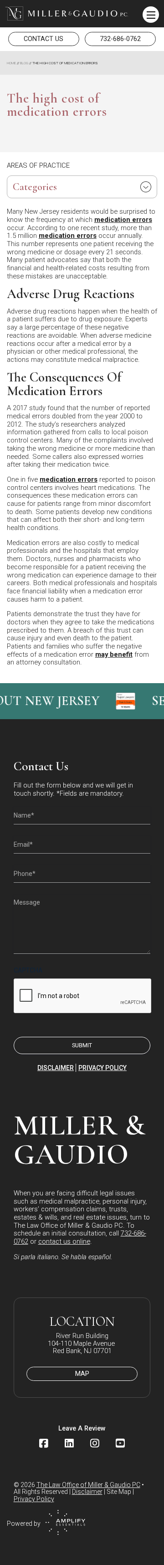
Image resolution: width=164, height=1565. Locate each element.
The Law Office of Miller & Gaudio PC (88, 1484)
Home (11, 63)
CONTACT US (43, 39)
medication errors (123, 220)
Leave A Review (82, 1428)
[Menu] (151, 14)
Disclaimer (55, 1067)
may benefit (114, 654)
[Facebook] (43, 1443)
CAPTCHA (28, 970)
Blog (24, 63)
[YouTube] (120, 1443)
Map (82, 1374)
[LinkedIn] (69, 1443)
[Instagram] (94, 1443)
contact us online (64, 1241)
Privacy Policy (102, 1067)
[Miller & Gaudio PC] (66, 13)
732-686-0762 (120, 39)
